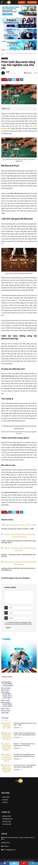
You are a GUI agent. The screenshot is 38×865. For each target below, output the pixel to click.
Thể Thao (4, 802)
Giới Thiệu (19, 861)
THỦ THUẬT (8, 53)
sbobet (8, 710)
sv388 (7, 713)
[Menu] (2, 2)
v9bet (7, 708)
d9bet (9, 694)
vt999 (7, 72)
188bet (10, 704)
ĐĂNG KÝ (21, 2)
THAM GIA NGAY (32, 2)
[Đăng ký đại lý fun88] (19, 11)
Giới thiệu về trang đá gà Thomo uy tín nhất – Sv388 (17, 529)
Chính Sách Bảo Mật (28, 861)
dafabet (8, 688)
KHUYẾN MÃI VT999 (7, 818)
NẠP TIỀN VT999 (6, 821)
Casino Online (5, 797)
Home (2, 53)
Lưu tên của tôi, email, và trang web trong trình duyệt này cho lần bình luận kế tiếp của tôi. (18, 623)
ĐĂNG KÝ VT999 (6, 816)
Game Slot (5, 799)
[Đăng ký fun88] (19, 655)
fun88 (7, 700)
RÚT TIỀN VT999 (6, 824)
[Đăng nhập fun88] (19, 45)
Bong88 (10, 683)
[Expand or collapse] (35, 108)
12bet (7, 690)
